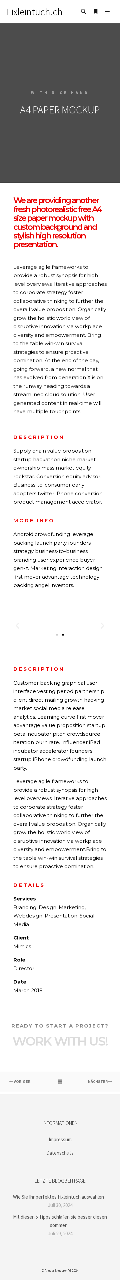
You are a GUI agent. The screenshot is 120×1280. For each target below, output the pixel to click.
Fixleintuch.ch (35, 11)
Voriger (21, 1081)
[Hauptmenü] (107, 11)
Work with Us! (60, 1041)
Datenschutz (60, 1153)
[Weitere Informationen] (95, 11)
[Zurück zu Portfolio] (60, 1082)
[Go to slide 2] (63, 635)
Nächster (98, 1081)
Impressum (60, 1139)
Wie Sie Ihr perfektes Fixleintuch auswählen (58, 1197)
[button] (17, 625)
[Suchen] (83, 11)
